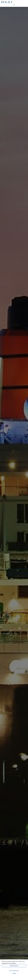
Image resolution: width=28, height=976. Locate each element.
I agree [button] (14, 973)
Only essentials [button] (14, 970)
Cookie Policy (14, 965)
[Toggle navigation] (14, 4)
